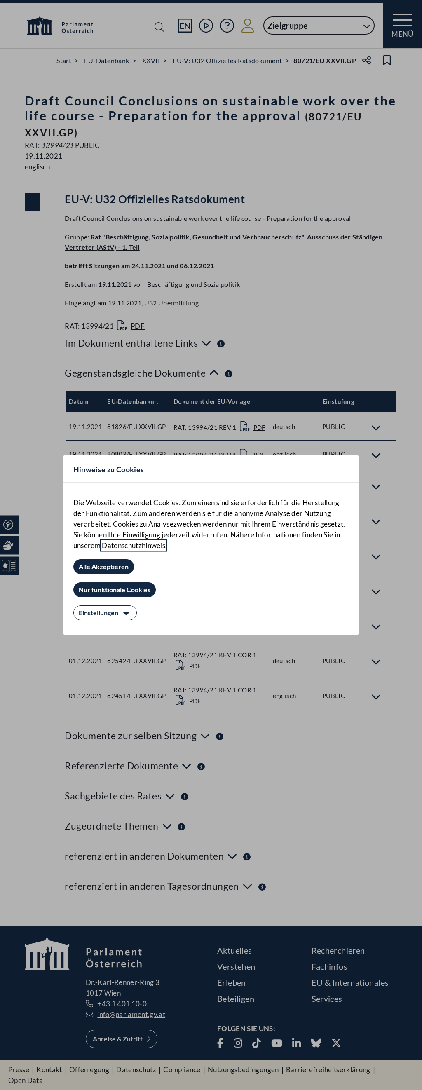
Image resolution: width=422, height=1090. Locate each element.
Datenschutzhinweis (133, 545)
